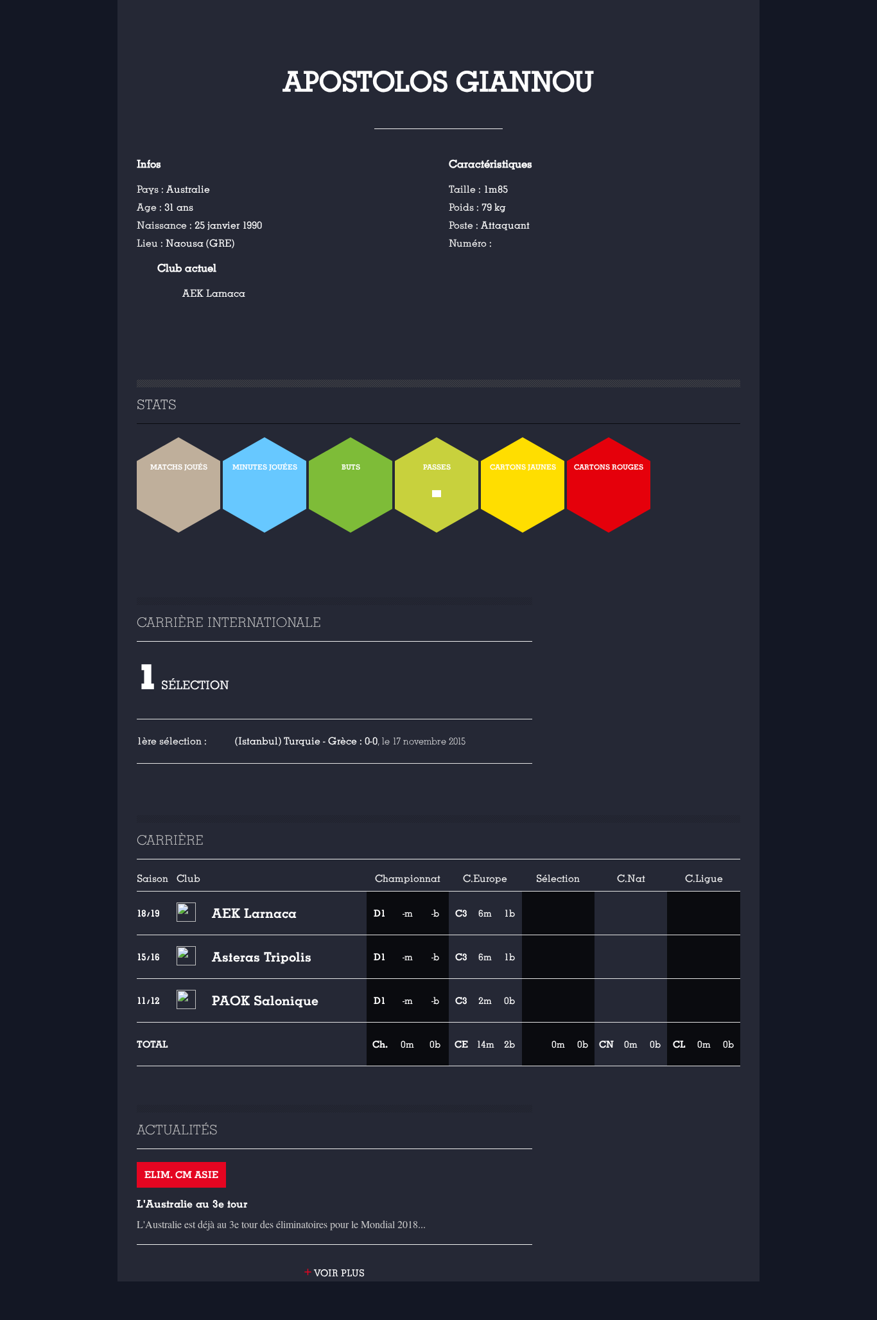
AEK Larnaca (213, 293)
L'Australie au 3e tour (192, 1204)
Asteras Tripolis (261, 957)
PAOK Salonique (265, 1000)
